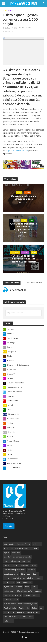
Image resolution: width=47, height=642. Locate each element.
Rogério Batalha (10, 608)
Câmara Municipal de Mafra (14, 570)
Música (27, 192)
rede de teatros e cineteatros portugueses (20, 604)
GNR (31, 220)
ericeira (38, 578)
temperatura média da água (27, 612)
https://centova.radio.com (17, 150)
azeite (35, 548)
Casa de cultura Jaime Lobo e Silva (17, 561)
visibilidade (8, 621)
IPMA (27, 587)
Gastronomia (9, 582)
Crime (16, 220)
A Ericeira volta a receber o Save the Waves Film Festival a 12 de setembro (23, 258)
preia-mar (7, 599)
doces (6, 578)
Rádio (10, 11)
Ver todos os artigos (34, 282)
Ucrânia (23, 616)
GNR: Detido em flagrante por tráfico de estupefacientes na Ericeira (23, 228)
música (38, 591)
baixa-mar (16, 553)
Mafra (34, 587)
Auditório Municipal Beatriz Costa (17, 548)
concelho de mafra (11, 565)
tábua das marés (10, 616)
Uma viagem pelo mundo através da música (23, 197)
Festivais (25, 252)
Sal (28, 608)
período (36, 595)
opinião (27, 595)
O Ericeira (8, 526)
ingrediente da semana (13, 587)
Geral (5, 11)
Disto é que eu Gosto (29, 574)
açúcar (6, 553)
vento (31, 616)
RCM (16, 599)
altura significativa (23, 544)
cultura (33, 565)
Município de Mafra (24, 591)
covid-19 (24, 565)
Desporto (15, 252)
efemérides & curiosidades (22, 578)
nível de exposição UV (12, 595)
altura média (9, 544)
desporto (31, 570)
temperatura (9, 612)
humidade (27, 582)
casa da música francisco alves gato (17, 557)
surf (41, 608)
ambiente (37, 544)
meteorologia (9, 591)
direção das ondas (11, 574)
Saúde (34, 608)
